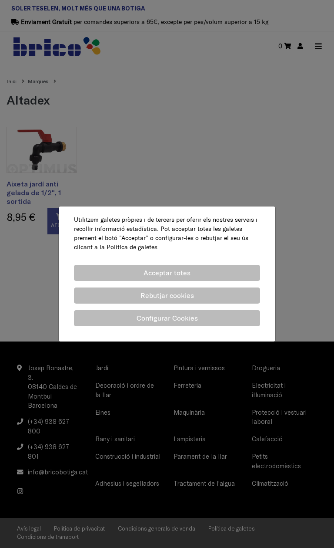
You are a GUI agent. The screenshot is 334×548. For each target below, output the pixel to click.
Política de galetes (132, 247)
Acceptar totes (167, 272)
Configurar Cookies (167, 318)
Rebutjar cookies (167, 295)
